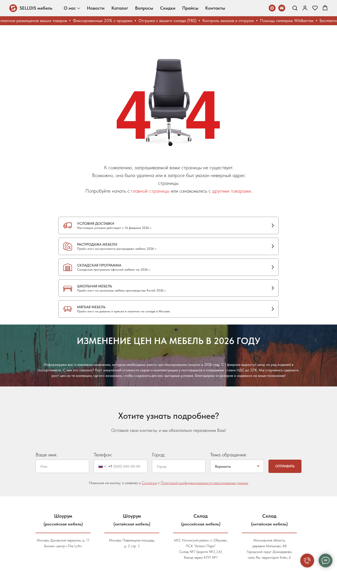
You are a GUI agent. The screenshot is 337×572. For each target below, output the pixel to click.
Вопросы (144, 8)
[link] (305, 8)
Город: (158, 455)
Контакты (215, 8)
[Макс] (272, 8)
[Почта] (281, 8)
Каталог (119, 8)
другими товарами (231, 191)
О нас (70, 8)
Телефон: (103, 455)
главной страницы (150, 191)
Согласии (149, 482)
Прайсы (190, 8)
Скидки (167, 8)
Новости (96, 8)
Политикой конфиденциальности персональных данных (204, 482)
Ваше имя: (46, 455)
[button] (295, 8)
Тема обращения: (228, 455)
